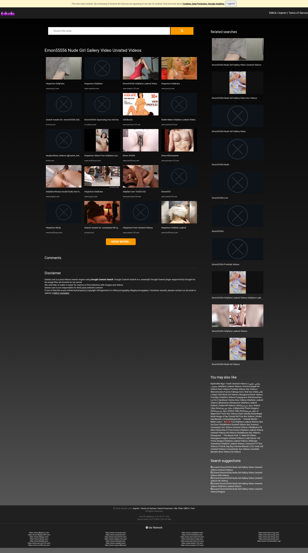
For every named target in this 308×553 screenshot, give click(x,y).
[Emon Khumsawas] (179, 150)
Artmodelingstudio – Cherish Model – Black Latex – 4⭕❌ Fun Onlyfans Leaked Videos (235, 420)
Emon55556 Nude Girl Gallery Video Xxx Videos (234, 98)
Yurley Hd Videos (227, 405)
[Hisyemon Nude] (63, 222)
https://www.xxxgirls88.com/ (115, 545)
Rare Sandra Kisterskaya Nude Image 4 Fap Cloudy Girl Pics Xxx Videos (236, 415)
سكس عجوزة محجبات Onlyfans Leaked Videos (235, 385)
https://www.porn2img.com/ (268, 535)
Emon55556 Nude (220, 164)
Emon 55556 (129, 155)
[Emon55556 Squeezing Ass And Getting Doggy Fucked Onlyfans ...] (102, 114)
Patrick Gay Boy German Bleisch (234, 446)
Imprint (282, 12)
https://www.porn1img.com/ (268, 533)
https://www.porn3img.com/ (268, 537)
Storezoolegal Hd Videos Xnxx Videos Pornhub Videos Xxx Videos (235, 387)
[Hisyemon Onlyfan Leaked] (179, 222)
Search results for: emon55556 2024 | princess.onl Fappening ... (76, 119)
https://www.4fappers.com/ (39, 533)
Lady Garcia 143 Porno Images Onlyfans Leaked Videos (235, 439)
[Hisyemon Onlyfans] (102, 78)
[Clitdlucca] (140, 114)
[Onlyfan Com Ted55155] (140, 186)
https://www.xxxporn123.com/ (116, 539)
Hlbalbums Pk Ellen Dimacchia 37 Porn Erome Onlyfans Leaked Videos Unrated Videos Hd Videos (237, 430)
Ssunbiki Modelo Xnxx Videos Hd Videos (235, 450)
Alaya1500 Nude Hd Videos (225, 394)
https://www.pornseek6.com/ (192, 539)
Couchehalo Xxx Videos (238, 449)
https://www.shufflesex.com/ (39, 545)
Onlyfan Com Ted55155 (134, 191)
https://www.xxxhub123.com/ (116, 537)
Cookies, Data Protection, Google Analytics (203, 3)
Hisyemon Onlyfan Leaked (173, 227)
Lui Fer (214, 400)
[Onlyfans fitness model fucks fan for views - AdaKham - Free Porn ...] (63, 186)
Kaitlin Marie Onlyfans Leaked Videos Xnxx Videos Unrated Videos (192, 119)
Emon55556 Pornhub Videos (225, 264)
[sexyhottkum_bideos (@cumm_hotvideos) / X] (63, 150)
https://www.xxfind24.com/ (116, 541)
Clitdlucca (127, 119)
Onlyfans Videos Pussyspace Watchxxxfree (240, 397)
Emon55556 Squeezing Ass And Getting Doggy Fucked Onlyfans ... (116, 119)
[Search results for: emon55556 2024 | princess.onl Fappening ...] (63, 114)
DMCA (272, 12)
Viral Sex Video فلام (253, 391)
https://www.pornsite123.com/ (39, 543)
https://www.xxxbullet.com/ (116, 535)
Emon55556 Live (220, 198)
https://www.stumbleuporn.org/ (269, 541)
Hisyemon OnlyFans (55, 83)
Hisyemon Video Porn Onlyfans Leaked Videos (106, 155)
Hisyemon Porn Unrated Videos (138, 227)
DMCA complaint (61, 293)
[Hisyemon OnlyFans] (63, 78)
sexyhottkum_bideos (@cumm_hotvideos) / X (68, 155)
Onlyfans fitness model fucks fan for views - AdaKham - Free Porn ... (78, 191)
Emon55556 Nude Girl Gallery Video (229, 131)
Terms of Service (298, 12)
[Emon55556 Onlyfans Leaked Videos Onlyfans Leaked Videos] (140, 78)
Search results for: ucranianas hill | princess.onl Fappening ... (112, 227)
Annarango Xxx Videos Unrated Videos (229, 427)
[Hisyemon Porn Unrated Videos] (140, 222)
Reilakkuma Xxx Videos (248, 432)
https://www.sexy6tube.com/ (192, 533)
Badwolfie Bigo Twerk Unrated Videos (229, 383)
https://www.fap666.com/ (39, 541)
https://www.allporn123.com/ (192, 543)
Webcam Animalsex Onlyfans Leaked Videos (234, 442)
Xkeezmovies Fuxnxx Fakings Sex (227, 391)
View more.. (121, 241)
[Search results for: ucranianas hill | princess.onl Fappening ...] (102, 222)
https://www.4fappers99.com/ (39, 535)
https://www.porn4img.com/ (269, 539)
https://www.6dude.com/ (39, 539)
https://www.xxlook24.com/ (116, 543)
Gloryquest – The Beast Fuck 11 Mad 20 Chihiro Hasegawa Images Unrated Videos (233, 437)
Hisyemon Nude (53, 227)
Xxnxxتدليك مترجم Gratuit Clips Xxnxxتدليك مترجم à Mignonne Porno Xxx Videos (234, 412)
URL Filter (178, 508)
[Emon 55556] (140, 150)
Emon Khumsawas (170, 155)
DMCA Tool (189, 508)
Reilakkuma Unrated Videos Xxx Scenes (239, 424)
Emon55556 (218, 231)
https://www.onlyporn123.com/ (192, 545)
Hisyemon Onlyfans (93, 83)
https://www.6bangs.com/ (39, 537)
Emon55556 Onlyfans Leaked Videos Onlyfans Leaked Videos (152, 83)
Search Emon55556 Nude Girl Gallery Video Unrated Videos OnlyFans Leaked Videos (236, 485)
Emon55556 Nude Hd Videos (226, 364)
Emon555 (166, 191)
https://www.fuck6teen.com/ (192, 535)
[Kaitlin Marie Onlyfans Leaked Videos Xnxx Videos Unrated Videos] (179, 114)
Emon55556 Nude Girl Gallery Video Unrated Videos (236, 64)
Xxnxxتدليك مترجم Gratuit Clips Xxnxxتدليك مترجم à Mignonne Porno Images (235, 407)
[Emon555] (179, 186)
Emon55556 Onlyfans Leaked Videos (229, 331)
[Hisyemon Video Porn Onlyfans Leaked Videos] (102, 150)
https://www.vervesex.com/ (115, 533)
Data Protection (165, 508)
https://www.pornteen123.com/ (192, 541)
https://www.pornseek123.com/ (192, 537)
